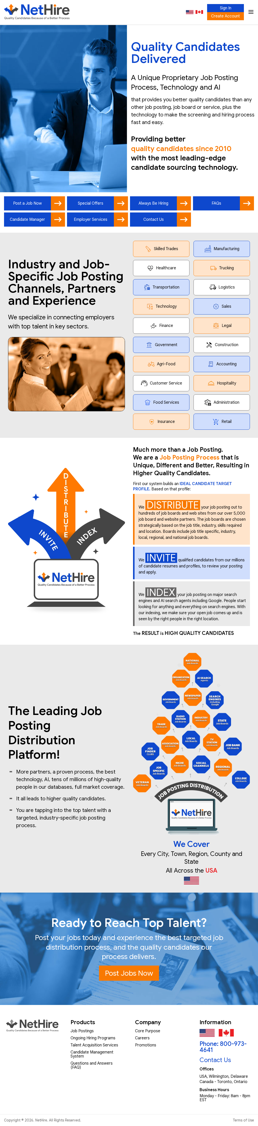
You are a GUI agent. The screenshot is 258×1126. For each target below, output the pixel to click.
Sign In (225, 8)
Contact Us (215, 1060)
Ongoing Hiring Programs (93, 1038)
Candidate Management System (92, 1054)
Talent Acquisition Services (94, 1045)
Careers (142, 1038)
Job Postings (82, 1031)
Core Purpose (147, 1031)
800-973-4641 (223, 1047)
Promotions (145, 1045)
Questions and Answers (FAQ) (92, 1065)
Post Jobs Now (129, 973)
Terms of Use (243, 1120)
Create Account (225, 16)
